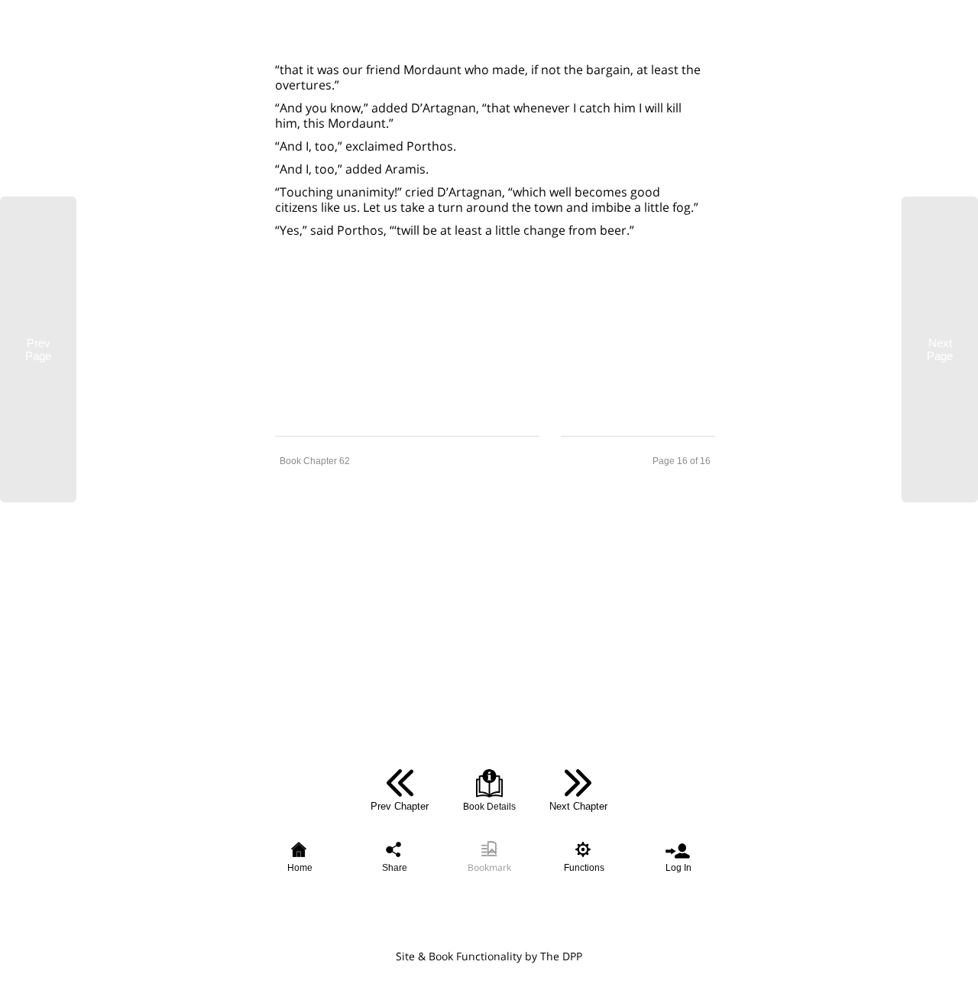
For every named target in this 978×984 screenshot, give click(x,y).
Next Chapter (578, 806)
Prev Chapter (400, 806)
